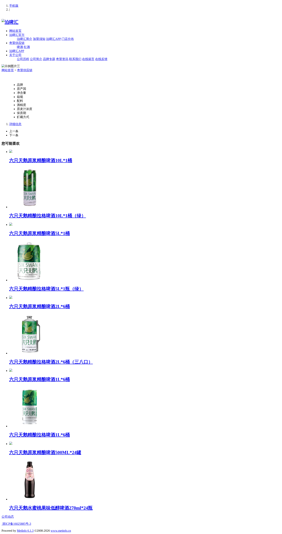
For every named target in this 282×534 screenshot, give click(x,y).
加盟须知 (39, 38)
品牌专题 (49, 59)
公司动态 (8, 516)
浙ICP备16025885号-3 (16, 523)
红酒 (27, 47)
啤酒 (20, 47)
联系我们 (75, 59)
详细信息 (15, 124)
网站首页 (15, 30)
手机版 (13, 5)
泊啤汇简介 (24, 38)
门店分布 (68, 38)
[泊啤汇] (10, 22)
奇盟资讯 (62, 59)
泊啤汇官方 (17, 34)
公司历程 (23, 59)
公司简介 (36, 59)
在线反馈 (101, 59)
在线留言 (88, 59)
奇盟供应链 (17, 43)
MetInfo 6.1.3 (25, 530)
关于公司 (15, 55)
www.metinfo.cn (61, 530)
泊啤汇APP (53, 38)
